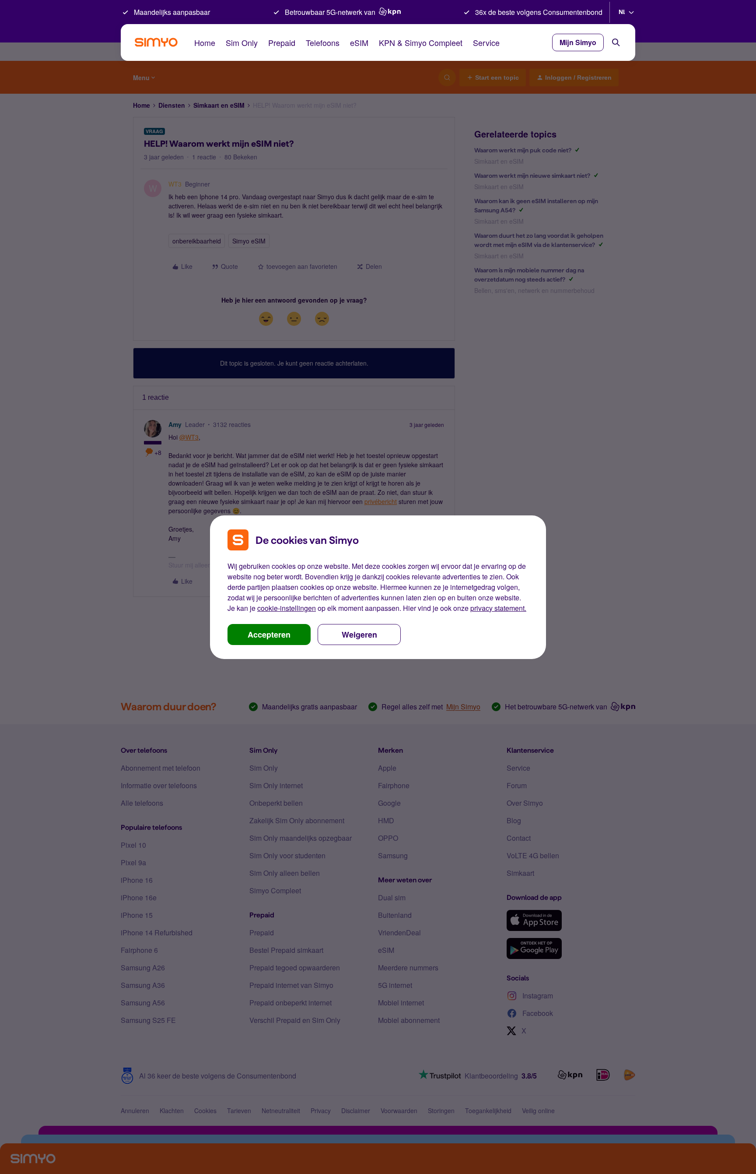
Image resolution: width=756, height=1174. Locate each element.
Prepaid (281, 42)
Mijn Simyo (578, 42)
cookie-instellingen (286, 608)
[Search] (616, 42)
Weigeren (359, 634)
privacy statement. (498, 608)
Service (486, 42)
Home (204, 42)
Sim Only (242, 42)
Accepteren (269, 634)
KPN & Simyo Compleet (420, 42)
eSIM (359, 42)
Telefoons (323, 42)
